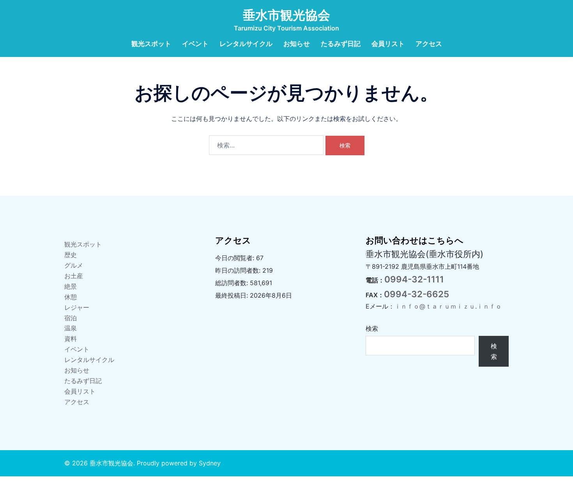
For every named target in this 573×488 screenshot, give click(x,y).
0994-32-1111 (414, 279)
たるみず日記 (341, 44)
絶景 (70, 286)
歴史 (70, 255)
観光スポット (151, 44)
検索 (372, 328)
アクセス (429, 44)
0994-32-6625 (416, 294)
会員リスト (388, 44)
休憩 (70, 297)
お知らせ (296, 44)
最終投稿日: (232, 295)
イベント (195, 44)
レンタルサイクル (245, 44)
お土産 (73, 276)
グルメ (73, 265)
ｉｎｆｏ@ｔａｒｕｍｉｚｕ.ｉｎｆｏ (448, 306)
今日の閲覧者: (235, 258)
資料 (70, 338)
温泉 (70, 328)
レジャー (76, 307)
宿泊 (70, 318)
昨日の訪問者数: (238, 270)
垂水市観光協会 (286, 15)
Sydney (210, 463)
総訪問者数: (232, 283)
